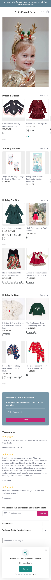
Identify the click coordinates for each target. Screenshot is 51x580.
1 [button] (24, 84)
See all (43, 96)
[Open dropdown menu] (45, 524)
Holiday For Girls (10, 200)
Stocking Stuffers (11, 148)
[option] (25, 52)
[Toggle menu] (3, 11)
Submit (25, 420)
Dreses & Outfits (10, 95)
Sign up (43, 513)
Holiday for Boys (10, 295)
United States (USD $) (12, 541)
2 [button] (26, 84)
